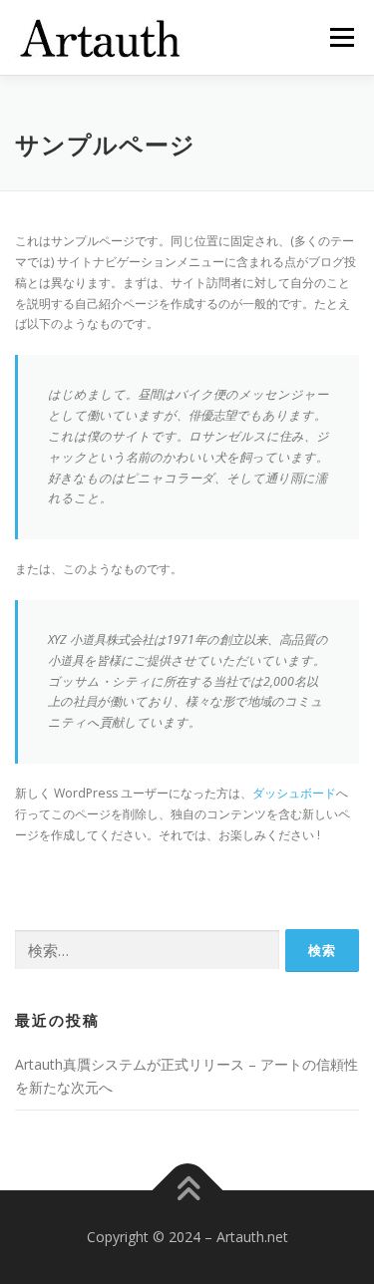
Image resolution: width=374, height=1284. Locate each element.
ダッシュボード (294, 793)
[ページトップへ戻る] (187, 1190)
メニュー (341, 37)
